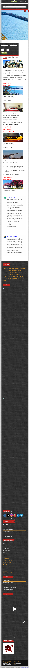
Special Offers (6, 534)
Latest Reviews (11, 254)
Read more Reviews (12, 227)
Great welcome (6, 580)
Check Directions (7, 177)
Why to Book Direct (7, 536)
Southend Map (6, 550)
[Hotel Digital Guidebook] (9, 524)
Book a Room (11, 663)
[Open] (14, 609)
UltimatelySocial (24, 667)
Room (4, 83)
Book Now (4, 52)
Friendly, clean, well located (9, 587)
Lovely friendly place (8, 589)
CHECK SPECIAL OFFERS (9, 190)
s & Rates (8, 83)
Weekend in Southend (8, 555)
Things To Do (6, 548)
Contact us (14, 664)
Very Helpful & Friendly (8, 582)
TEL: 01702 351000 (22, 1)
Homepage (5, 663)
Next (25, 11)
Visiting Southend (7, 543)
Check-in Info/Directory (8, 531)
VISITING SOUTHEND (8, 96)
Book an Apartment (7, 664)
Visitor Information (7, 552)
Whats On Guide (7, 546)
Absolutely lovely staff (8, 584)
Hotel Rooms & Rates (8, 529)
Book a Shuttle (18, 663)
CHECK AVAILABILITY (8, 143)
